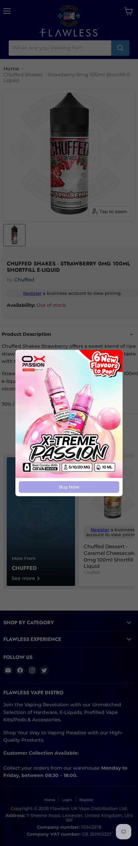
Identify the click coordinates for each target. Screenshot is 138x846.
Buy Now (69, 487)
